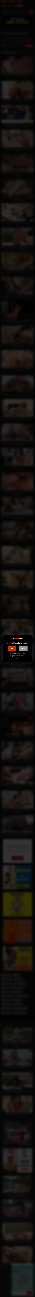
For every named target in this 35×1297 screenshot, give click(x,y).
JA (12, 648)
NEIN (23, 648)
